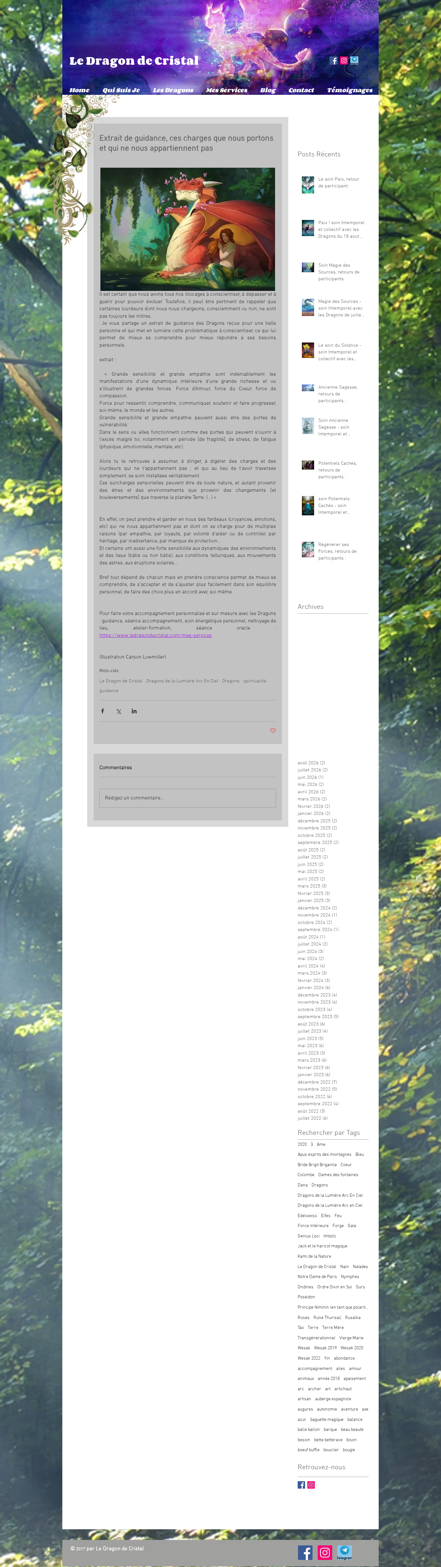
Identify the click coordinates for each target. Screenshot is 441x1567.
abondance (344, 1358)
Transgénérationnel (316, 1338)
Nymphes (350, 1277)
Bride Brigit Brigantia (317, 1165)
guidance (108, 691)
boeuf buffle (309, 1450)
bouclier (331, 1450)
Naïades (360, 1267)
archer (314, 1389)
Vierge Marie (351, 1338)
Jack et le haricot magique (322, 1246)
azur (302, 1420)
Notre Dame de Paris (317, 1277)
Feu (338, 1216)
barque (330, 1430)
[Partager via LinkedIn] (134, 711)
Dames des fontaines (338, 1175)
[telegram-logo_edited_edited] (354, 60)
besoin (304, 1440)
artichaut (343, 1389)
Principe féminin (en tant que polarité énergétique (333, 1307)
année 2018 (329, 1379)
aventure (349, 1409)
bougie (349, 1450)
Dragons (231, 681)
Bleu (359, 1154)
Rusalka (353, 1318)
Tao (301, 1328)
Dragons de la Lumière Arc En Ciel (182, 681)
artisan (304, 1399)
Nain (344, 1267)
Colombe (306, 1175)
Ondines (305, 1287)
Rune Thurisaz (327, 1318)
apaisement (355, 1379)
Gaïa (352, 1226)
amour (355, 1369)
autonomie (327, 1409)
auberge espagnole (333, 1399)
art (328, 1389)
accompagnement (315, 1369)
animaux (306, 1379)
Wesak (304, 1348)
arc (301, 1389)
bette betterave (328, 1440)
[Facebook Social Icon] (334, 60)
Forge (338, 1226)
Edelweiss (307, 1216)
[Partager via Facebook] (102, 711)
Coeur (346, 1165)
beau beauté (352, 1430)
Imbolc (329, 1236)
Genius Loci (309, 1236)
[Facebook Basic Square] (301, 1485)
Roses (304, 1318)
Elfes (326, 1216)
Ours (360, 1287)
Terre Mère (333, 1328)
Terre (313, 1328)
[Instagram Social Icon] (344, 60)
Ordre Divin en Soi (334, 1287)
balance (355, 1420)
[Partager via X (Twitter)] (118, 711)
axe (365, 1409)
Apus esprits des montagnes (325, 1154)
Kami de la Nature (314, 1256)
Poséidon (306, 1297)
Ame (321, 1144)
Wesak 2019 (325, 1348)
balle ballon (309, 1430)
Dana (303, 1185)
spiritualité (254, 681)
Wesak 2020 (352, 1348)
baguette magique (327, 1420)
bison (351, 1440)
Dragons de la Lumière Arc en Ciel (330, 1205)
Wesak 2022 (309, 1358)
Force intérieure (313, 1226)
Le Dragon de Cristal (134, 60)
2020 (302, 1144)
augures (305, 1409)
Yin (327, 1358)
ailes (340, 1369)
